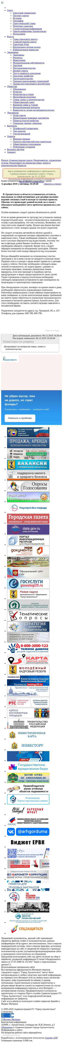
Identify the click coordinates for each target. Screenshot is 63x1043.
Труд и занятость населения (26, 73)
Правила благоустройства (26, 120)
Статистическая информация (27, 28)
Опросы (11, 136)
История (17, 18)
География (18, 21)
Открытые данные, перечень (27, 123)
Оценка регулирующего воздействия (31, 84)
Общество (12, 86)
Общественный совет (23, 102)
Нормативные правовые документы (31, 118)
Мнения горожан (21, 139)
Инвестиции (19, 60)
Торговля (17, 65)
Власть (10, 36)
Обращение (7, 1027)
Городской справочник (24, 13)
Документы (13, 112)
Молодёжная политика (24, 97)
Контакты (12, 126)
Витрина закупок (15, 149)
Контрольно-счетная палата (26, 47)
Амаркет (11, 152)
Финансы (17, 57)
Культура (17, 91)
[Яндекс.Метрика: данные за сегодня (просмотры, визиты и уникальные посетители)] (10, 1019)
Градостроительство (23, 78)
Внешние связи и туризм (25, 105)
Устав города (19, 115)
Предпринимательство (24, 68)
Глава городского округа (25, 39)
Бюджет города (20, 70)
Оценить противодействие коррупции (32, 141)
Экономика (12, 52)
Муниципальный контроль (26, 107)
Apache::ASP (51, 1038)
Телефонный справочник (25, 128)
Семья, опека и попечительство (28, 99)
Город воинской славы (24, 23)
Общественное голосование (27, 144)
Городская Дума (21, 44)
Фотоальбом (19, 34)
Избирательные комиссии (26, 49)
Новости (22, 165)
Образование (19, 89)
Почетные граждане (23, 26)
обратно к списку (52, 184)
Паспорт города (21, 15)
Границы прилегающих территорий (31, 81)
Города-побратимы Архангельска (29, 31)
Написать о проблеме (20, 418)
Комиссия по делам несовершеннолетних (33, 110)
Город (10, 10)
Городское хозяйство (23, 76)
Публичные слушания (24, 147)
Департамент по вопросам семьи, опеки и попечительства (25, 347)
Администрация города (24, 42)
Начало (4, 160)
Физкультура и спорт (23, 94)
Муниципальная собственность (28, 63)
